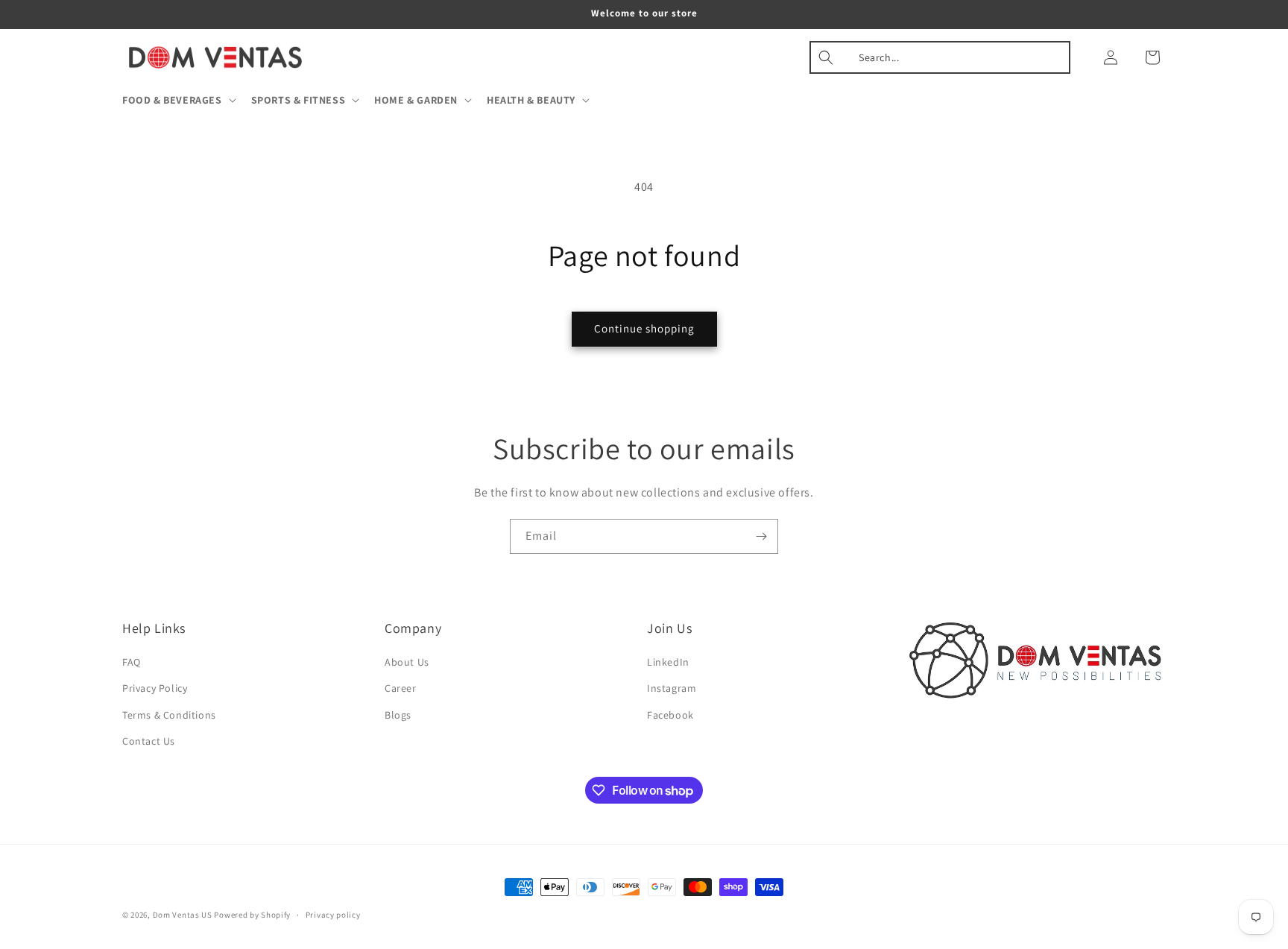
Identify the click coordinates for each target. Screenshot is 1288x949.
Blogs (398, 715)
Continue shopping (644, 328)
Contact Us (148, 741)
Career (401, 688)
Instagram (671, 688)
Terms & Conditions (169, 715)
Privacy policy (333, 914)
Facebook (670, 715)
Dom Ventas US (182, 914)
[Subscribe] (761, 536)
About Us (407, 662)
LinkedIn (668, 662)
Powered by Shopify (252, 914)
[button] (177, 100)
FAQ (131, 662)
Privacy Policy (154, 688)
